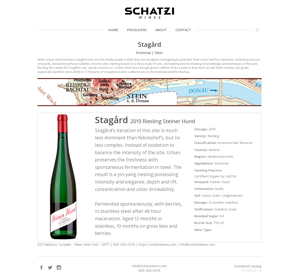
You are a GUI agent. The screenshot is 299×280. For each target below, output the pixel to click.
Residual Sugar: (206, 216)
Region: (200, 156)
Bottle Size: (203, 222)
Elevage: (201, 202)
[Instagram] (59, 267)
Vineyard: (201, 182)
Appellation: (204, 163)
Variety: (200, 136)
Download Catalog (248, 266)
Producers (137, 30)
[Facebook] (41, 267)
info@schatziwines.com (149, 266)
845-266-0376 (149, 270)
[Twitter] (50, 267)
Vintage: (201, 129)
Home (113, 30)
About (161, 30)
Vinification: (203, 209)
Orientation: (204, 188)
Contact (183, 30)
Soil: (197, 195)
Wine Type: (203, 230)
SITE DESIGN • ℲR (251, 270)
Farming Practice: (208, 170)
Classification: (205, 142)
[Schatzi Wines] (149, 13)
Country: (201, 149)
